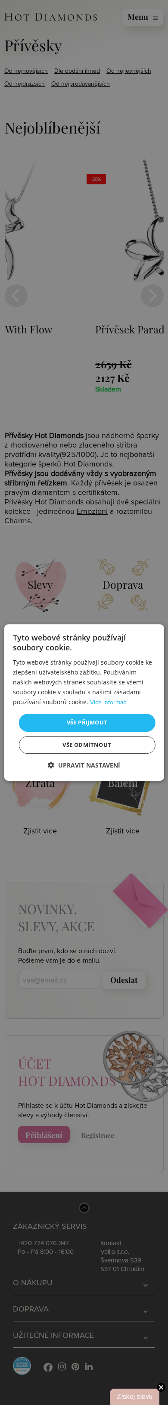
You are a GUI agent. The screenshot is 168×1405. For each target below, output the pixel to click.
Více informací (109, 702)
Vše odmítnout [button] (86, 745)
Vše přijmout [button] (87, 722)
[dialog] (84, 702)
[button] (84, 765)
